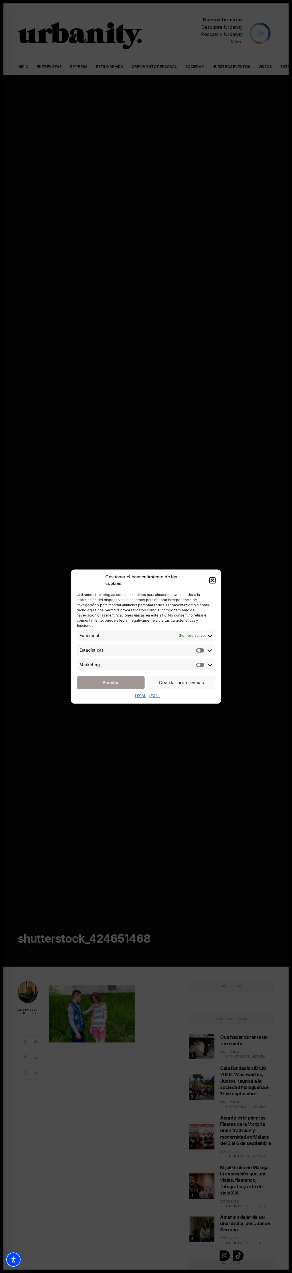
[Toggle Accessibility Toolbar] (13, 1259)
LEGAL (140, 696)
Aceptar (111, 682)
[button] (212, 580)
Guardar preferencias (181, 682)
